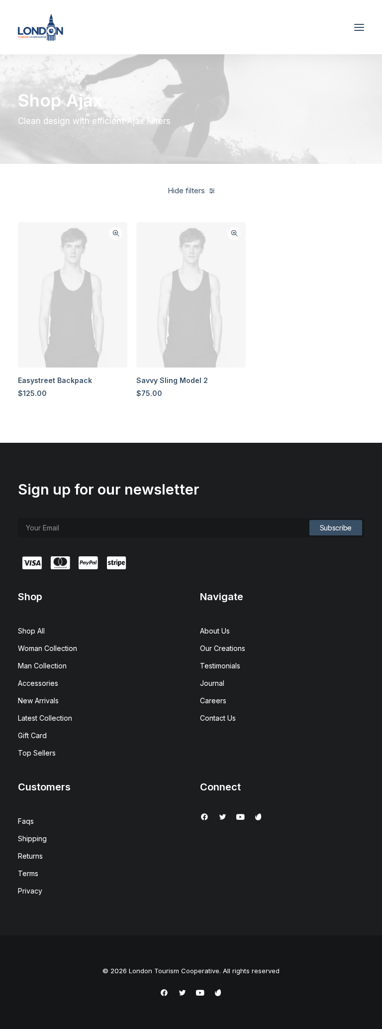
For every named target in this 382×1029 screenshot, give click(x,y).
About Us (215, 631)
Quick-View (115, 233)
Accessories (38, 683)
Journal (212, 683)
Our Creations (222, 648)
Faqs (26, 821)
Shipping (32, 838)
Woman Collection (47, 648)
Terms (28, 873)
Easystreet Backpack (55, 380)
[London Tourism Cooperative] (40, 27)
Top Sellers (37, 753)
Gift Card (32, 735)
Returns (30, 856)
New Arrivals (38, 700)
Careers (213, 700)
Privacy (30, 891)
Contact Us (218, 718)
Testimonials (220, 665)
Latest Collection (45, 718)
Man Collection (42, 665)
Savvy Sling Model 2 (172, 380)
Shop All (31, 631)
